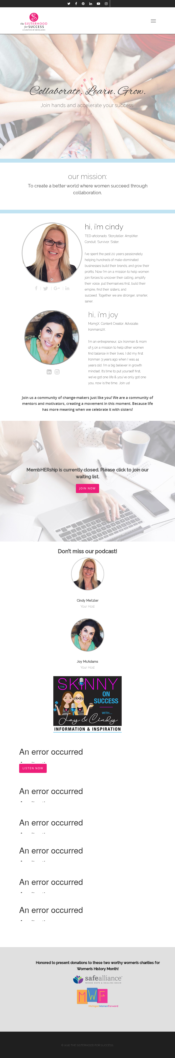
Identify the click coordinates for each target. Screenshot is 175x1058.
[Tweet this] (46, 288)
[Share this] (37, 288)
